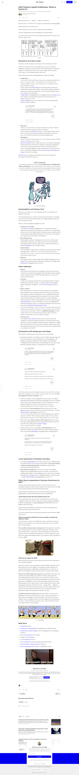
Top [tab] (19, 716)
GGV (22, 271)
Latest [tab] (23, 716)
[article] (39, 723)
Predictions (24, 626)
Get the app (45, 769)
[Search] (62, 2)
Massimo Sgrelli (33, 13)
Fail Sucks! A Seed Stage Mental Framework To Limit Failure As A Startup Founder (33, 729)
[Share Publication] (65, 2)
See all (20, 749)
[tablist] (23, 702)
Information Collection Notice (39, 760)
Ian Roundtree (28, 245)
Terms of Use (45, 759)
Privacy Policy (48, 760)
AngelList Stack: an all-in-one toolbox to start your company (32, 739)
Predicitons (26, 639)
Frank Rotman (34, 431)
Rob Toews (21, 155)
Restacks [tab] (26, 702)
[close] (51, 742)
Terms (42, 766)
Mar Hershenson (25, 412)
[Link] (17, 61)
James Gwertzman (26, 143)
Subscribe (69, 2)
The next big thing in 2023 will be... (30, 646)
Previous (23, 693)
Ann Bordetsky (48, 284)
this (22, 400)
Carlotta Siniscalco (26, 301)
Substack (34, 772)
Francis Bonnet (41, 619)
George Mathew (25, 95)
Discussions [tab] (27, 716)
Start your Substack (36, 769)
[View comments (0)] (23, 17)
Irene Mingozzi (25, 13)
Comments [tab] (21, 702)
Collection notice (47, 766)
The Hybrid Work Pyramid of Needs (37, 305)
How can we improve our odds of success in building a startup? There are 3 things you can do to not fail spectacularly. (33, 732)
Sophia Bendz (31, 461)
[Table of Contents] (1, 387)
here (49, 87)
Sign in (75, 2)
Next (57, 693)
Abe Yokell (31, 228)
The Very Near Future (41, 205)
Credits (39, 57)
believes (56, 95)
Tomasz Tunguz (25, 100)
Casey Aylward (32, 318)
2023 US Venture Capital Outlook (30, 644)
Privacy (39, 766)
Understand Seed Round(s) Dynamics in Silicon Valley (33, 719)
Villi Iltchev (35, 131)
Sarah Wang (35, 87)
